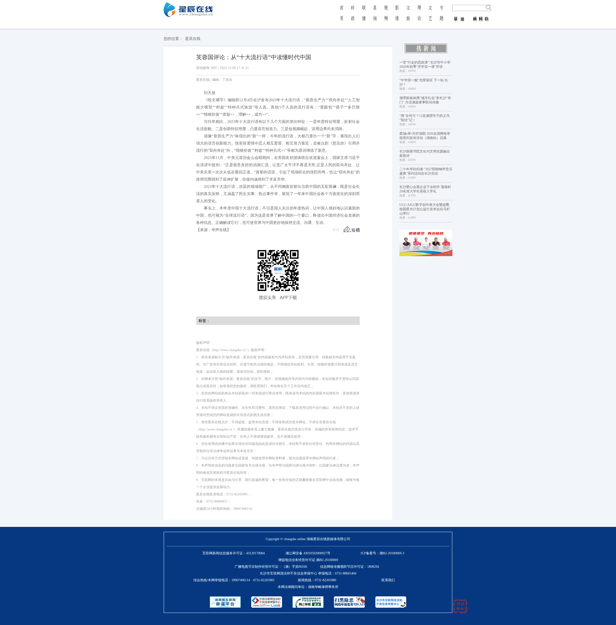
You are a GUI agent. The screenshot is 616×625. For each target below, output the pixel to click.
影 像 (397, 16)
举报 (336, 230)
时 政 (353, 16)
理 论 (419, 16)
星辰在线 (192, 39)
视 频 (386, 16)
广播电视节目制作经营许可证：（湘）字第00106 (271, 566)
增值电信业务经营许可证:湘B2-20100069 (308, 560)
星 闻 (375, 16)
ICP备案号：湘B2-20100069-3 (382, 553)
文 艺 (430, 16)
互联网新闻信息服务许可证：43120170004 (233, 553)
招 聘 (481, 13)
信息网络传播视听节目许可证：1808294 (349, 566)
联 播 (364, 16)
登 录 (456, 13)
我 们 (487, 13)
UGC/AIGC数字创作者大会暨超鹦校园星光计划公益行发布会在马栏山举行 (424, 209)
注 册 (463, 13)
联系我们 (388, 580)
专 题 (441, 16)
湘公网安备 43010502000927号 (308, 553)
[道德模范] (425, 243)
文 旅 (408, 16)
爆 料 (475, 13)
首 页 (341, 16)
